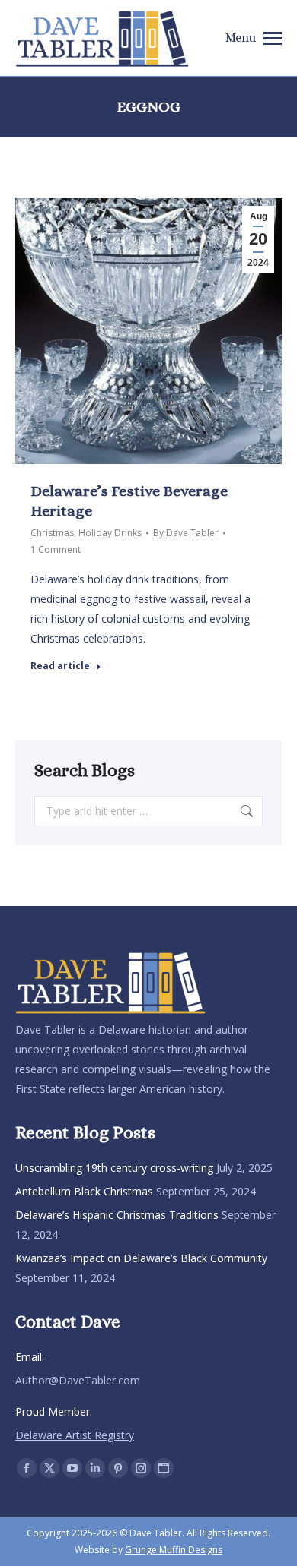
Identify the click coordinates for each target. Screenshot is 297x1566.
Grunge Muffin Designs (173, 1549)
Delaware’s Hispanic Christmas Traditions (117, 1215)
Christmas (52, 532)
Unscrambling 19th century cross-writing (114, 1167)
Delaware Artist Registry (74, 1435)
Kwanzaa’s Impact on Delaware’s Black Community (141, 1258)
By (186, 532)
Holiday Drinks (110, 532)
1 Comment (55, 549)
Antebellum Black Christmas (84, 1191)
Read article (60, 666)
